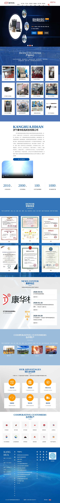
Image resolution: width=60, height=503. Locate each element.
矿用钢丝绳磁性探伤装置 (22, 478)
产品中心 (26, 4)
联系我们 (43, 4)
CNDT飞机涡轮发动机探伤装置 (23, 474)
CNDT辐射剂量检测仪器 (22, 463)
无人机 (18, 483)
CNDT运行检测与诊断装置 (22, 465)
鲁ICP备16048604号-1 (31, 499)
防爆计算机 (19, 459)
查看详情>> (35, 296)
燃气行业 (9, 355)
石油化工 (23, 355)
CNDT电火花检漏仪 (21, 467)
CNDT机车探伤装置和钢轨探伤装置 (24, 472)
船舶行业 (51, 355)
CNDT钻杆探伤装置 (21, 476)
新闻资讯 (31, 4)
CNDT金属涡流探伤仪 (21, 470)
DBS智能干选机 (20, 480)
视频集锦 (35, 4)
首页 (18, 4)
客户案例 (39, 4)
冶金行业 (37, 355)
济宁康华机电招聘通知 (9, 311)
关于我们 (22, 4)
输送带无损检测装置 (21, 457)
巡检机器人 (19, 461)
